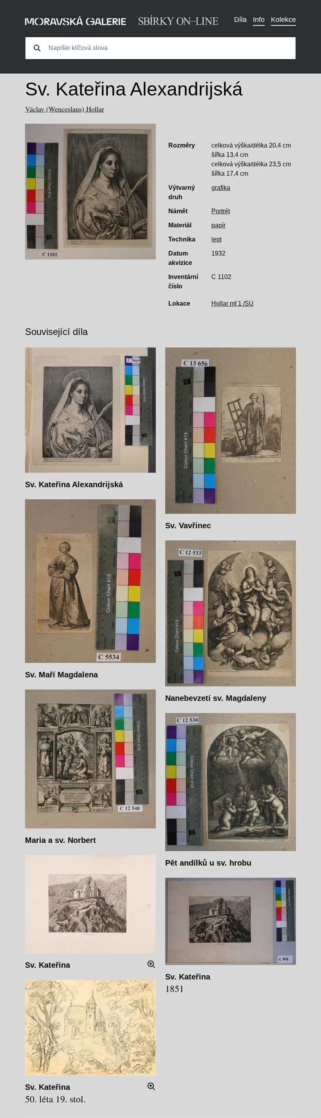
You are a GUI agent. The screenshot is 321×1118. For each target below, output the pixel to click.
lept (216, 239)
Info (259, 19)
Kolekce (283, 19)
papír (218, 225)
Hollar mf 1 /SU (232, 303)
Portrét (220, 211)
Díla (240, 19)
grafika (220, 187)
